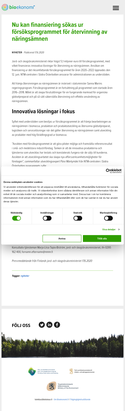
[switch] (47, 218)
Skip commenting (62, 291)
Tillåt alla (102, 238)
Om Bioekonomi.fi (61, 399)
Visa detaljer (109, 229)
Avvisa (61, 238)
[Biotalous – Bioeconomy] (18, 7)
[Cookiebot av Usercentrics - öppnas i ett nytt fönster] (108, 171)
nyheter (25, 276)
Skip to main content (12, 14)
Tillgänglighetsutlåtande (80, 399)
